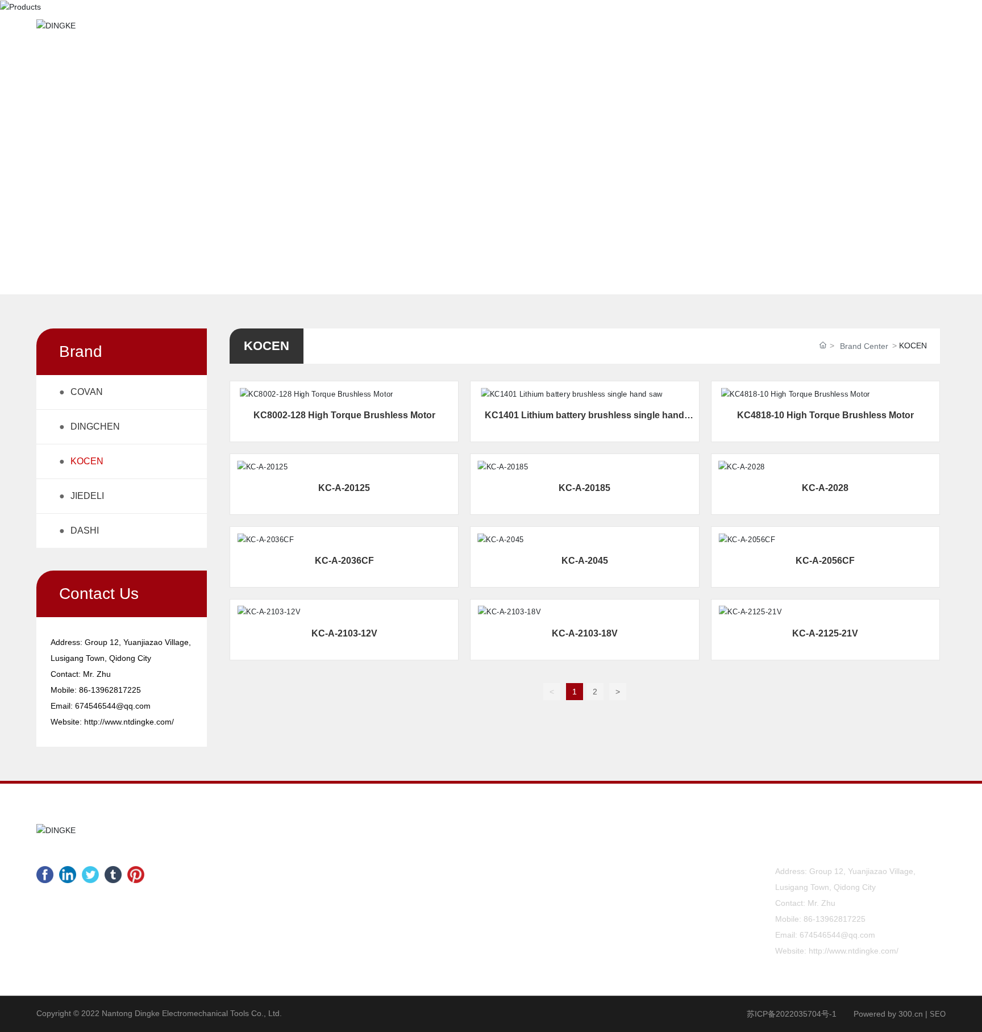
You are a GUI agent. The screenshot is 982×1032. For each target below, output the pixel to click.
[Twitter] (90, 874)
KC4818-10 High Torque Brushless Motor (825, 415)
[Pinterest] (135, 874)
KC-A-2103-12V (344, 633)
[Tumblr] (113, 874)
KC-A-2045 (584, 560)
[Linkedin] (67, 874)
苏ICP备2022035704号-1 (792, 1013)
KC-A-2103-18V (585, 633)
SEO (938, 1014)
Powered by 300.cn (888, 1013)
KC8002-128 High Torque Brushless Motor (344, 415)
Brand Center (864, 346)
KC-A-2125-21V (825, 633)
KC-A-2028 (825, 488)
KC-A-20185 (584, 488)
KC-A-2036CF (344, 560)
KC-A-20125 (344, 488)
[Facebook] (44, 874)
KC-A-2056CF (825, 560)
